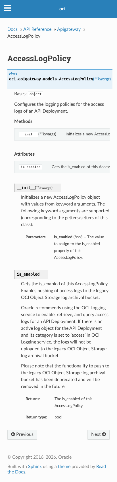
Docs (12, 29)
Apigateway (69, 29)
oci (62, 9)
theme (64, 466)
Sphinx (35, 466)
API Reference (37, 29)
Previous (24, 434)
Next (96, 434)
